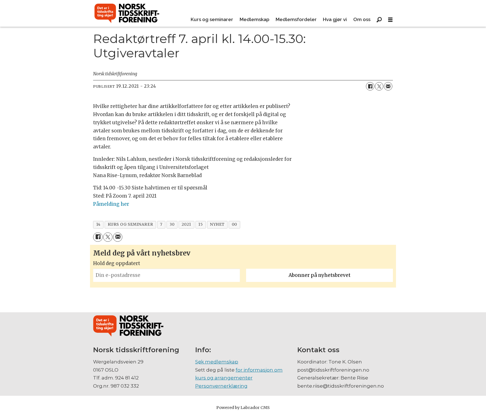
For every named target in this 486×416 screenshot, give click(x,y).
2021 (186, 224)
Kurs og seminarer (212, 19)
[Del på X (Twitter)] (379, 86)
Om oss (361, 19)
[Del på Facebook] (370, 86)
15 (200, 224)
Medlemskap (254, 19)
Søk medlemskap (216, 362)
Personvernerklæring (221, 386)
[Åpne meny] (390, 19)
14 (98, 224)
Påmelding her (111, 204)
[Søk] (379, 19)
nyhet (217, 224)
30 (172, 224)
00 (234, 224)
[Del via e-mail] (388, 86)
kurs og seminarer (130, 224)
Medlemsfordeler (296, 19)
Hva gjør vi (335, 19)
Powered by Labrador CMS (243, 407)
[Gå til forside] (126, 13)
